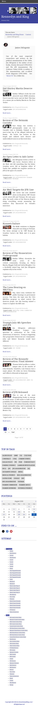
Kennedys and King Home (15, 34)
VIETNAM (15, 178)
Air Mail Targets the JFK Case (18, 189)
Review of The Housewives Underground (17, 254)
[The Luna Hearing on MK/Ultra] (7, 293)
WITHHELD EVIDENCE (25, 488)
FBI (16, 462)
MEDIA (20, 472)
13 (19, 512)
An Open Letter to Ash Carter (18, 156)
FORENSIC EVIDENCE (8, 465)
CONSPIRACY (6, 458)
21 (24, 514)
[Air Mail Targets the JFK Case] (7, 193)
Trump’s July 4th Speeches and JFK (17, 323)
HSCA (4, 468)
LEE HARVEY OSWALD (9, 472)
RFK (23, 478)
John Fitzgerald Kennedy (20, 107)
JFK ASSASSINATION (19, 109)
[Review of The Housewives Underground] (7, 259)
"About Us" (10, 76)
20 (19, 514)
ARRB (28, 380)
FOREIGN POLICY (29, 462)
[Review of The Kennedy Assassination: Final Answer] (7, 365)
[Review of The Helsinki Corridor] (7, 126)
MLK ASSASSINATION (24, 475)
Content (28, 34)
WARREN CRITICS (24, 485)
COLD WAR (27, 455)
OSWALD (15, 145)
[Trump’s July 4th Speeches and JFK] (7, 328)
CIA (20, 145)
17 (4, 514)
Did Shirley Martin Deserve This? (17, 89)
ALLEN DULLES (7, 455)
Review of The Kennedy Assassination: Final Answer (18, 360)
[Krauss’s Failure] (7, 227)
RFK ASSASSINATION (9, 311)
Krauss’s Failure (11, 223)
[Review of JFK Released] (7, 396)
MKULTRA (16, 310)
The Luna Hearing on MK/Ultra (14, 288)
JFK (14, 348)
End (13, 432)
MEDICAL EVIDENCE (8, 475)
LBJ (29, 468)
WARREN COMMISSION (9, 485)
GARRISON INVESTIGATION (26, 465)
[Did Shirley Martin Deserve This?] (7, 94)
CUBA (15, 458)
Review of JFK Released (15, 392)
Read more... (7, 113)
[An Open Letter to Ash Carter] (7, 160)
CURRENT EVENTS (24, 458)
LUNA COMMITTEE (26, 310)
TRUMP (18, 348)
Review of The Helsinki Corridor (15, 121)
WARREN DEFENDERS (9, 488)
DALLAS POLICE (7, 462)
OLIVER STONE (7, 478)
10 (5, 432)
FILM (20, 462)
